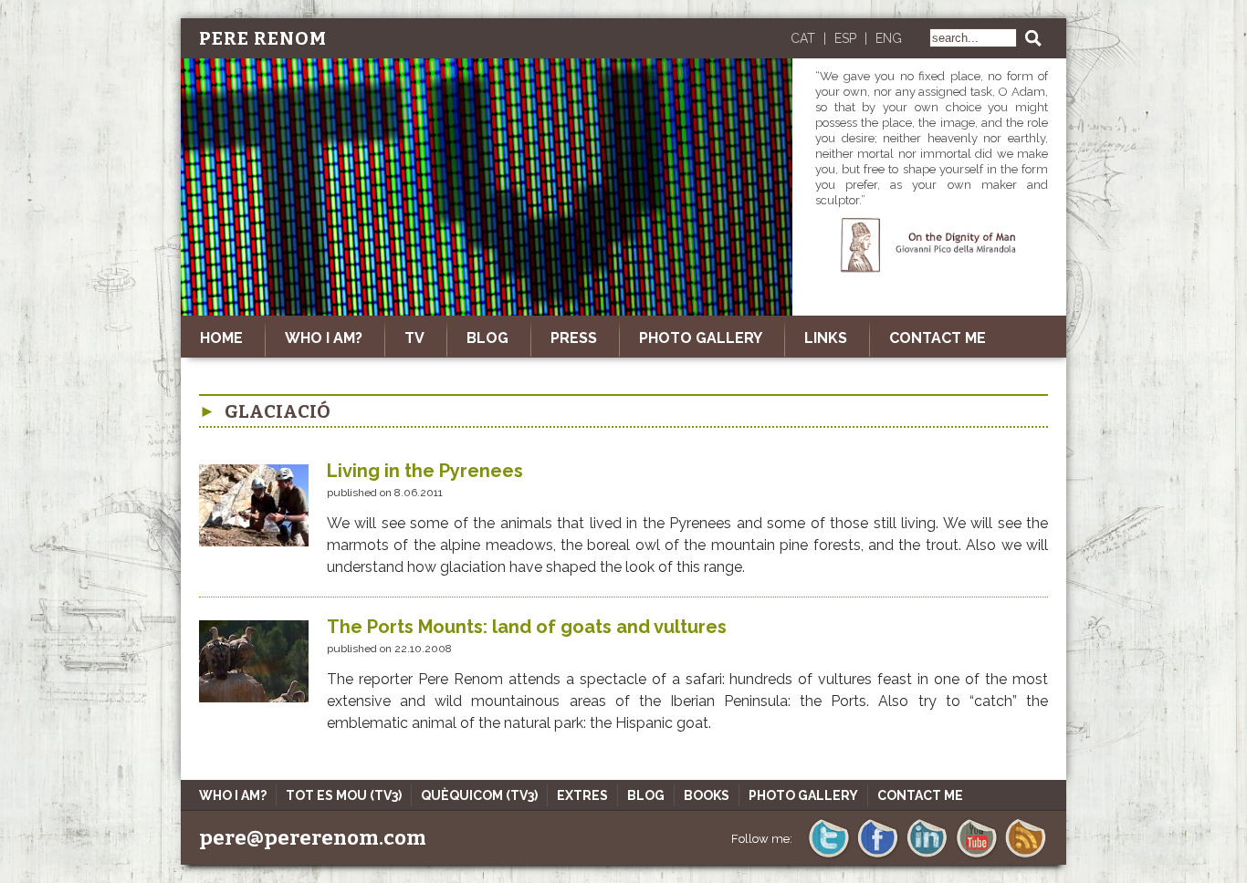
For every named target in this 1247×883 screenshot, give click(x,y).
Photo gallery (700, 338)
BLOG (487, 338)
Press (573, 338)
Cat (803, 38)
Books (706, 795)
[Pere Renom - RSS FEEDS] (1025, 856)
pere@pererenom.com (312, 838)
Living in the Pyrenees (425, 471)
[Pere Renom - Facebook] (877, 856)
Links (825, 338)
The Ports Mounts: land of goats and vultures (527, 627)
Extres (582, 795)
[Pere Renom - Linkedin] (927, 856)
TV (414, 338)
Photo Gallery (803, 795)
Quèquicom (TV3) (479, 795)
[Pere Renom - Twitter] (828, 856)
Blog (646, 795)
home (221, 338)
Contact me (937, 338)
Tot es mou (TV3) (344, 795)
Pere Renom (263, 38)
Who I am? (323, 338)
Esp (845, 38)
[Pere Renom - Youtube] (976, 856)
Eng (888, 38)
